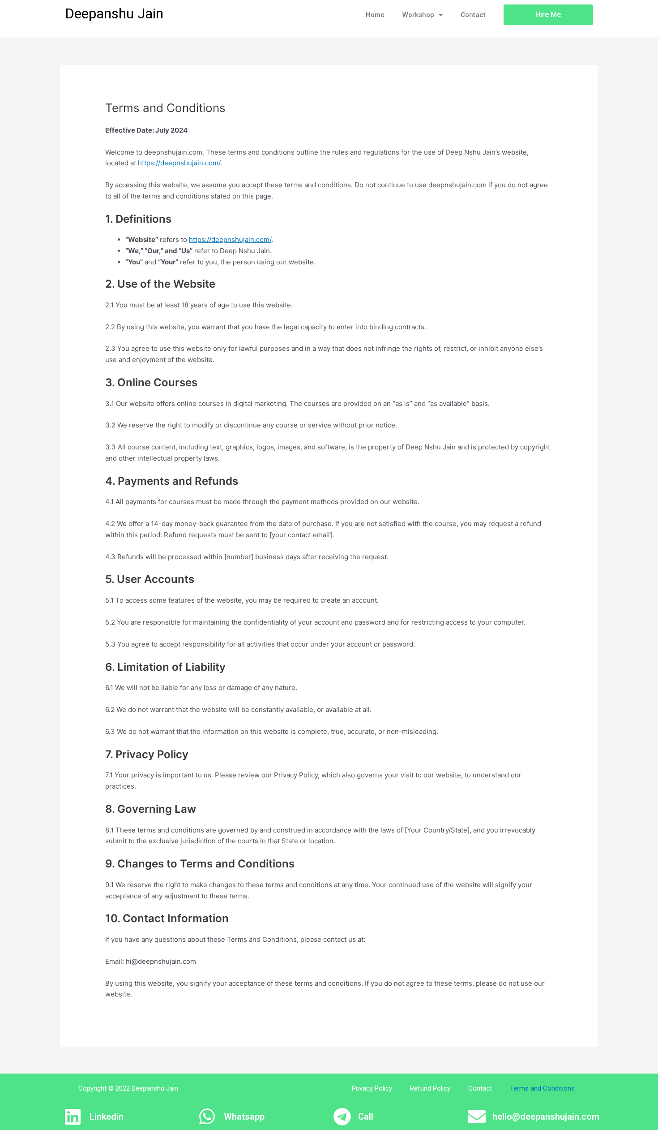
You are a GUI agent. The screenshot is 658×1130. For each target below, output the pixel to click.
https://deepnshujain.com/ (179, 163)
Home (375, 15)
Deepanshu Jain (114, 13)
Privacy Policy (372, 1088)
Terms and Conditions (542, 1088)
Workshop (418, 15)
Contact (473, 15)
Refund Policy (430, 1088)
